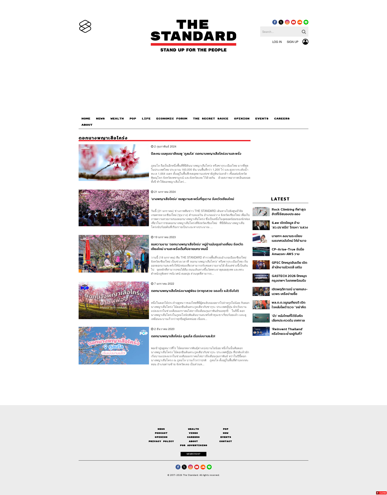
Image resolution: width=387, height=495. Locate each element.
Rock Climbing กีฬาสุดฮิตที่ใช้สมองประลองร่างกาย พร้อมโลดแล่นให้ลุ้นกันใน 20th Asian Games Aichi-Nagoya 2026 (289, 211)
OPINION (242, 118)
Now (225, 433)
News (161, 429)
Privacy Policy (161, 441)
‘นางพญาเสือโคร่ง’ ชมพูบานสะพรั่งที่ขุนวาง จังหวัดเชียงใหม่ (192, 199)
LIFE (146, 118)
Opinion (161, 437)
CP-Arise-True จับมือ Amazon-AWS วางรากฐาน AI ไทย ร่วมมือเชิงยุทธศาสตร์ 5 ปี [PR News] (288, 251)
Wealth (193, 429)
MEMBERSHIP (193, 453)
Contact (225, 441)
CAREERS (282, 118)
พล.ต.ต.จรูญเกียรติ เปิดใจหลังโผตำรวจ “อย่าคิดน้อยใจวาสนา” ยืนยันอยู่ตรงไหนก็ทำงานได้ (289, 304)
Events (225, 437)
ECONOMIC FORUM (171, 118)
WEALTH (117, 118)
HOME (85, 118)
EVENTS (261, 118)
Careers (193, 437)
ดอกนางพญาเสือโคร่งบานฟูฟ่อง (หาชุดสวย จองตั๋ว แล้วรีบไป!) (195, 290)
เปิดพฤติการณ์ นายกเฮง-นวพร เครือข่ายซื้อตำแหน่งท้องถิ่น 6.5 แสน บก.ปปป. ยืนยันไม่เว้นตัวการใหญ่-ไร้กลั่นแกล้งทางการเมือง (290, 291)
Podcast (161, 433)
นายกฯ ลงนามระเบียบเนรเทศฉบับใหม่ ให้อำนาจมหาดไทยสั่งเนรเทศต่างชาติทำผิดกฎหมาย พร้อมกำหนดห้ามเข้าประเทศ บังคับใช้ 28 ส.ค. (289, 238)
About (193, 441)
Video (193, 433)
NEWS (100, 118)
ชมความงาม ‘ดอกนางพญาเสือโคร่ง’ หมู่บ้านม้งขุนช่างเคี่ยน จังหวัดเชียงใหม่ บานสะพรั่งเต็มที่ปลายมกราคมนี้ (197, 246)
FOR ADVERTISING (193, 445)
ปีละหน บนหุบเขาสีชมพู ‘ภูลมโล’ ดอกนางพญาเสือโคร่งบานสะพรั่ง (196, 153)
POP (132, 118)
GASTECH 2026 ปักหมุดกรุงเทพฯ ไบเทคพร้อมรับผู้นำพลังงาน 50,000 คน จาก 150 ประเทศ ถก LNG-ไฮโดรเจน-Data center (289, 278)
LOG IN (277, 42)
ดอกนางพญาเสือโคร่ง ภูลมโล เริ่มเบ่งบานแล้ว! (183, 336)
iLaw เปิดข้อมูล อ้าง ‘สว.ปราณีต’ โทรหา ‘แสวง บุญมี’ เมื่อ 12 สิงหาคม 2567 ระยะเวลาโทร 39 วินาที (290, 224)
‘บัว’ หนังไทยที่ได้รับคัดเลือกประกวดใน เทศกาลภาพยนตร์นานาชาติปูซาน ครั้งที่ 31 (289, 318)
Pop (225, 429)
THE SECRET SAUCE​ (210, 118)
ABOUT (87, 124)
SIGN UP (292, 42)
